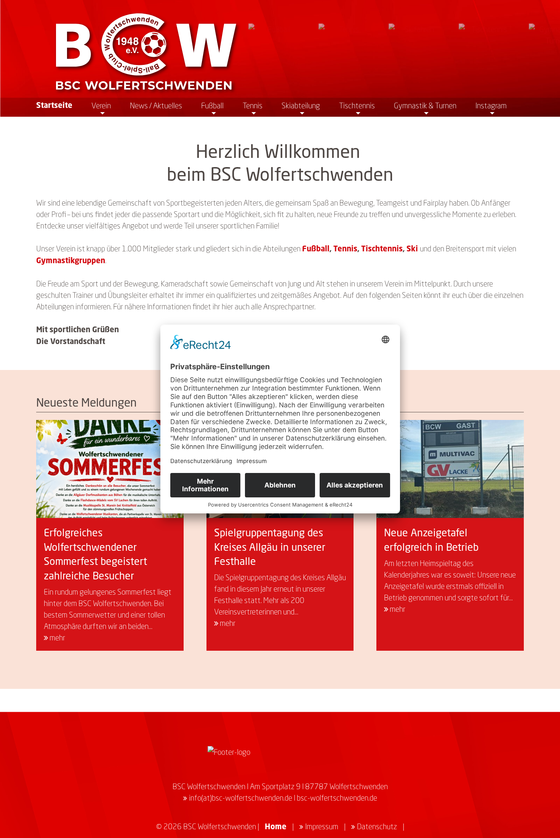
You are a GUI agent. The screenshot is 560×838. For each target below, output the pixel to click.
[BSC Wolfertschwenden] (146, 51)
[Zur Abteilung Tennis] (345, 51)
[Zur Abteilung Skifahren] (416, 51)
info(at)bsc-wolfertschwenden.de (240, 797)
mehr (56, 637)
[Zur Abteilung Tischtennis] (486, 51)
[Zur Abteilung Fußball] (275, 51)
